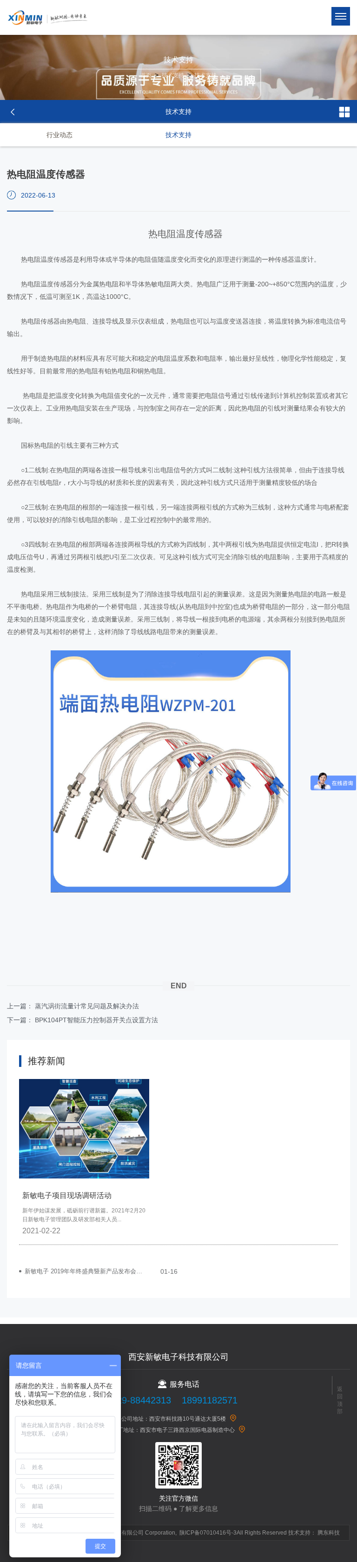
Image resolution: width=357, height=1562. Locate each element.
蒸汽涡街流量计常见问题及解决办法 (87, 1006)
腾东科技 (328, 1532)
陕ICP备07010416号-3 (208, 1532)
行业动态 (59, 135)
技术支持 (173, 75)
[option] (84, 1161)
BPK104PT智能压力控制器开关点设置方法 (96, 1020)
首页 (146, 75)
